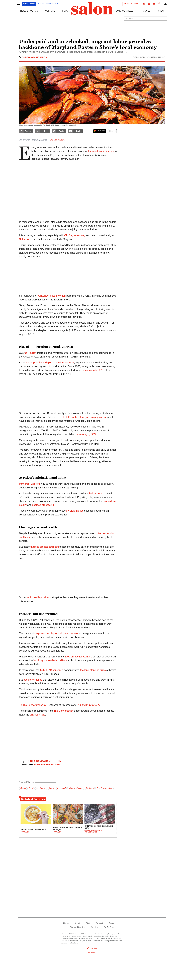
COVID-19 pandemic (51, 670)
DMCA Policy (92, 952)
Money (146, 11)
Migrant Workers (75, 788)
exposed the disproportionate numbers (57, 633)
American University (89, 705)
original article (37, 715)
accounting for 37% (93, 370)
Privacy (112, 923)
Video (161, 11)
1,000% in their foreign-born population (84, 417)
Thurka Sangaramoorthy (34, 57)
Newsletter (131, 4)
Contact (99, 923)
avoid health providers (38, 597)
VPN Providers (92, 948)
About (77, 923)
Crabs (23, 788)
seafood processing (43, 505)
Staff (88, 923)
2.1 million (30, 353)
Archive (94, 927)
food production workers (78, 657)
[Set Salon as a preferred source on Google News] (99, 131)
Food (65, 11)
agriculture (110, 501)
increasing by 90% (86, 434)
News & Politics (29, 11)
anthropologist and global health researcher (50, 363)
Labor (51, 788)
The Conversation (57, 140)
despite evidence (33, 680)
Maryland (61, 788)
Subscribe (29, 4)
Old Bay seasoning (74, 235)
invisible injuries (74, 511)
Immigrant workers (29, 484)
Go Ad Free (109, 927)
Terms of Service (77, 927)
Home (66, 923)
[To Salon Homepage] (92, 8)
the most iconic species (101, 151)
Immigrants (41, 788)
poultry (23, 505)
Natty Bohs (25, 239)
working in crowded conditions (50, 660)
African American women (52, 296)
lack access (95, 493)
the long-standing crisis (93, 670)
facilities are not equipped (44, 547)
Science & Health (125, 11)
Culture (50, 11)
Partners (90, 788)
